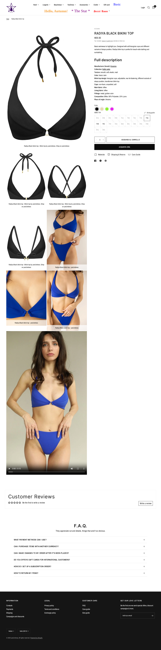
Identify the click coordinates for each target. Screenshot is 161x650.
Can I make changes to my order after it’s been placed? (41, 553)
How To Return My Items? (26, 573)
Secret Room (101, 11)
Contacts (9, 605)
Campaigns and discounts (15, 616)
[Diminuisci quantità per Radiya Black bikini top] (96, 140)
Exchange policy (50, 612)
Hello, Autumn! (56, 11)
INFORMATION (12, 601)
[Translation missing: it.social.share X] (101, 160)
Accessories (84, 4)
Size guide (86, 612)
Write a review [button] (145, 503)
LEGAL (47, 601)
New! (35, 4)
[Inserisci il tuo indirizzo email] (152, 616)
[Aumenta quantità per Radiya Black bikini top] (103, 140)
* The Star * (80, 11)
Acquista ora (124, 147)
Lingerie (45, 4)
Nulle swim (106, 69)
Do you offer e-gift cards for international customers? (42, 559)
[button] (97, 109)
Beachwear (58, 4)
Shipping (9, 612)
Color (96, 105)
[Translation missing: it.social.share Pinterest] (106, 160)
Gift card (107, 4)
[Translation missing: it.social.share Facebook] (95, 160)
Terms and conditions (51, 609)
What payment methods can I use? (30, 539)
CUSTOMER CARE (89, 601)
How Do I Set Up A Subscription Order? (32, 566)
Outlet (96, 4)
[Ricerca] (148, 7)
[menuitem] (36, 5)
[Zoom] (81, 33)
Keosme (113, 66)
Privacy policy (49, 605)
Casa (7, 19)
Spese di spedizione (107, 41)
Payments (9, 609)
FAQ (84, 605)
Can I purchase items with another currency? (36, 546)
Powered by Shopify (36, 638)
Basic (117, 4)
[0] (153, 7)
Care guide (86, 609)
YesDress (70, 4)
